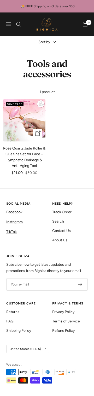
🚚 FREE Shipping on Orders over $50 (48, 6)
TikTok (11, 232)
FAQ (10, 321)
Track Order (62, 212)
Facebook (14, 212)
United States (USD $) (25, 349)
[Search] (18, 24)
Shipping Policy (18, 330)
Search (58, 221)
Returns (12, 312)
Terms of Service (66, 321)
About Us (59, 240)
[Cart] (85, 24)
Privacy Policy (63, 312)
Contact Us (61, 231)
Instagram (14, 222)
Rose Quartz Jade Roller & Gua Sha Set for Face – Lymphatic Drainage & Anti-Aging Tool (24, 157)
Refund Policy (63, 330)
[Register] (80, 284)
